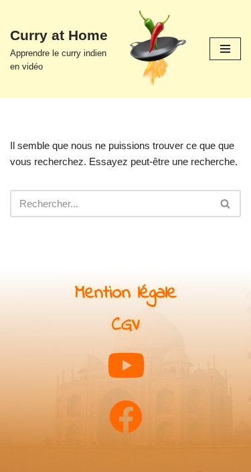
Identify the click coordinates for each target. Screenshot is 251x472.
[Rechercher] (226, 203)
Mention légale (126, 293)
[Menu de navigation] (225, 48)
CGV (126, 325)
